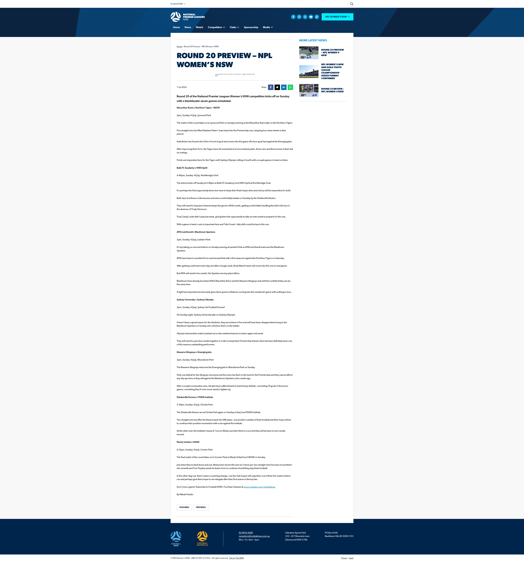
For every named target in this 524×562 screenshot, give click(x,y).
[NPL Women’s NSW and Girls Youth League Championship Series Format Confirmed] (308, 71)
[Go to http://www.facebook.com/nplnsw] (293, 16)
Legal (351, 558)
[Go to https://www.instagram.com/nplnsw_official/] (299, 16)
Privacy (344, 558)
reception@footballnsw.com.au (254, 536)
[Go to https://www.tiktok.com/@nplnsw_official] (316, 16)
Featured (184, 507)
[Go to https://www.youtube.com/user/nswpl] (311, 16)
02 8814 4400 (246, 533)
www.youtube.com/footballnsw (259, 487)
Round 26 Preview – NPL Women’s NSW (332, 53)
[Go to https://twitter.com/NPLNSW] (305, 16)
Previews (201, 507)
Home (179, 47)
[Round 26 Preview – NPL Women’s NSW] (308, 53)
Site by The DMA (236, 558)
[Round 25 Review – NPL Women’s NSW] (308, 90)
